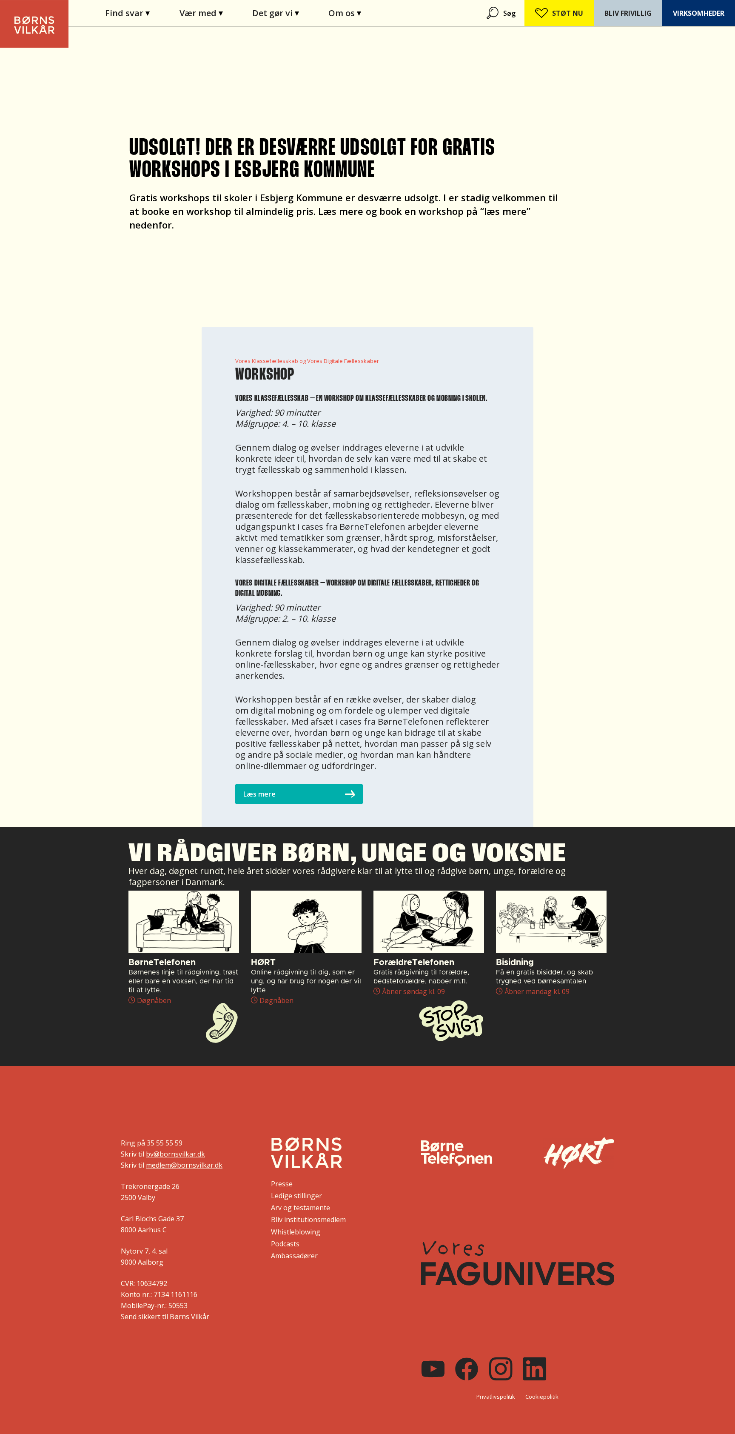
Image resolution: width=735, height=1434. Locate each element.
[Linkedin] (535, 1369)
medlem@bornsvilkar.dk (184, 1165)
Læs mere (259, 794)
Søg (509, 13)
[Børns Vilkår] (306, 1152)
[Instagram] (501, 1369)
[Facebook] (467, 1369)
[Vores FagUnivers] (517, 1263)
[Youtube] (433, 1369)
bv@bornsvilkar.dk (175, 1154)
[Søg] (493, 13)
